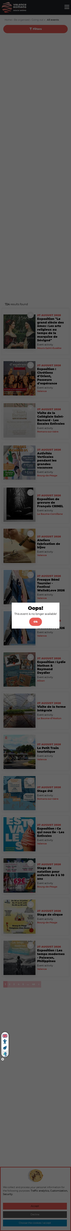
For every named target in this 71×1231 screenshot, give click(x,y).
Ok (36, 621)
